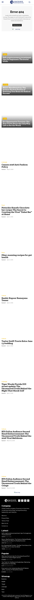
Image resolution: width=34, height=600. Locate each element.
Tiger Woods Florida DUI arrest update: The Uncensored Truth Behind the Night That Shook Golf (16, 387)
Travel (4, 118)
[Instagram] (22, 500)
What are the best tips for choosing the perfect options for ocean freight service (16, 556)
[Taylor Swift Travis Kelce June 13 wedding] (17, 321)
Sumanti (4, 169)
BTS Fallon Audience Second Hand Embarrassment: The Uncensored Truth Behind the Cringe (16, 482)
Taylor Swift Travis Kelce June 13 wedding (17, 342)
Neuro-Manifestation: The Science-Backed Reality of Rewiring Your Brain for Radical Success (16, 540)
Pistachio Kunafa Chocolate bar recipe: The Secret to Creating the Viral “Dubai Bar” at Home (17, 211)
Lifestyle (5, 84)
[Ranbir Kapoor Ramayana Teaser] (17, 278)
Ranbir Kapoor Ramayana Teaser (15, 299)
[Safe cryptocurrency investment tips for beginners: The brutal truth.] (17, 48)
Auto (3, 565)
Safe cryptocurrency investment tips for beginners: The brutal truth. (16, 534)
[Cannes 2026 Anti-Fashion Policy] (17, 144)
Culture (4, 295)
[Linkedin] (25, 500)
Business (4, 559)
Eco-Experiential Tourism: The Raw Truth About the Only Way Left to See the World (16, 546)
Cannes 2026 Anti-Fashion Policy (15, 165)
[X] (28, 500)
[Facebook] (19, 500)
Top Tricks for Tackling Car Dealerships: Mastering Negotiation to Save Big (16, 562)
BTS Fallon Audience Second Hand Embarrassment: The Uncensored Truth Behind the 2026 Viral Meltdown (16, 434)
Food (3, 205)
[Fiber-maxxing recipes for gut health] (17, 235)
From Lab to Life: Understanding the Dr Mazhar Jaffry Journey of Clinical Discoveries (15, 569)
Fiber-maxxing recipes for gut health (17, 256)
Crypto (5, 54)
